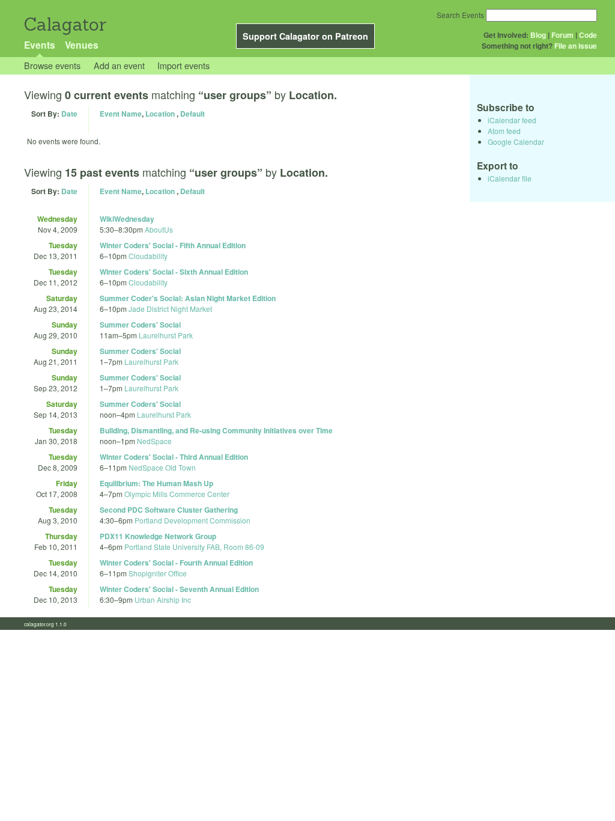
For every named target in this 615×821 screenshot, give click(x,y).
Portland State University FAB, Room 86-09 (194, 547)
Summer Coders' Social (140, 324)
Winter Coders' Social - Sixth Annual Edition (174, 271)
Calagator (64, 24)
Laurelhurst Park (166, 335)
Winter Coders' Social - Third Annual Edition (174, 456)
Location (160, 113)
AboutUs (159, 229)
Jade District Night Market (170, 309)
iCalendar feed (512, 120)
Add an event (119, 65)
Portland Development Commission (192, 520)
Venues (81, 45)
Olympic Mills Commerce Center (176, 494)
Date (69, 113)
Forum (562, 34)
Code (588, 34)
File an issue (575, 45)
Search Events (460, 15)
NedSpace (154, 441)
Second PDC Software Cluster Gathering (169, 509)
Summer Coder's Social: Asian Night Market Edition (188, 298)
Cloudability (148, 256)
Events (39, 45)
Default (192, 113)
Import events (183, 65)
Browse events (52, 65)
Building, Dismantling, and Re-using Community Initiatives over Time (216, 430)
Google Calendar (516, 141)
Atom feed (504, 131)
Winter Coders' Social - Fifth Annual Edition (173, 245)
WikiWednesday (127, 218)
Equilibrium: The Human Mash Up (156, 483)
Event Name (121, 113)
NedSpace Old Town (162, 467)
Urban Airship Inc (163, 599)
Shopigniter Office (158, 573)
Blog (538, 34)
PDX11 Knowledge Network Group (158, 536)
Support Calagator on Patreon (305, 36)
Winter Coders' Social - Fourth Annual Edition (176, 562)
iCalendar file (510, 178)
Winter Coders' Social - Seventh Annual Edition (179, 589)
